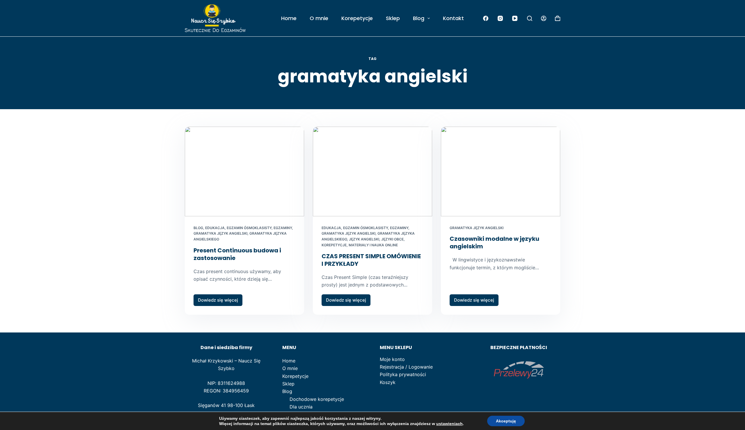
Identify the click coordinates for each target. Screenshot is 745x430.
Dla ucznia (301, 407)
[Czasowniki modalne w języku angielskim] (500, 171)
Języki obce (392, 239)
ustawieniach (449, 423)
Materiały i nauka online (373, 245)
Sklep (393, 18)
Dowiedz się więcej (220, 301)
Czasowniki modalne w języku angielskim (494, 242)
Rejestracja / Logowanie (406, 367)
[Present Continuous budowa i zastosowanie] (244, 171)
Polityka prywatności (403, 374)
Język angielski (364, 239)
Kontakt (453, 18)
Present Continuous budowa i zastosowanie (237, 254)
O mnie (319, 18)
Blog (418, 18)
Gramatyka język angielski (220, 233)
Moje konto (392, 359)
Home (289, 18)
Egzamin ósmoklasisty (249, 228)
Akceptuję (506, 421)
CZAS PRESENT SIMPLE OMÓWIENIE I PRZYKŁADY (371, 260)
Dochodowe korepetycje (317, 399)
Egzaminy (283, 228)
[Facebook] (485, 18)
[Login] (543, 18)
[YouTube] (514, 18)
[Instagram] (500, 18)
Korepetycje (357, 18)
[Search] (529, 18)
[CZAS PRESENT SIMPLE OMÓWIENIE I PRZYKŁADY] (372, 171)
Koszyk (387, 382)
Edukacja (215, 228)
